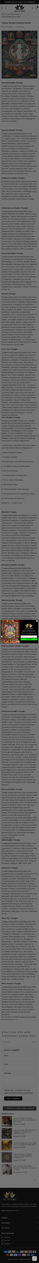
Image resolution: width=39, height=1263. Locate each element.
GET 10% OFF (29, 639)
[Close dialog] (37, 621)
